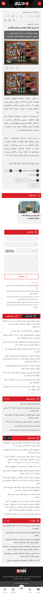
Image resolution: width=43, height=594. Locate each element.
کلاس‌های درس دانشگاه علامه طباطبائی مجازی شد (30, 217)
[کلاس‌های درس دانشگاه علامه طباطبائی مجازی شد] (29, 206)
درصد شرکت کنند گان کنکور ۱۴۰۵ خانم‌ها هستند (24, 430)
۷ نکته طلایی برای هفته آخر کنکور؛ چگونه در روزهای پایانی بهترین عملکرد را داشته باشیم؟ (21, 555)
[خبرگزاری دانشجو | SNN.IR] (21, 3)
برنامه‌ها (30, 592)
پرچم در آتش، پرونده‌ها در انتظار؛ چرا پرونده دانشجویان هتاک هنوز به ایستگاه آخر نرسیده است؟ (21, 444)
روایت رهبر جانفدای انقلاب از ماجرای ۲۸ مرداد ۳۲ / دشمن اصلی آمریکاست (21, 409)
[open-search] (3, 3)
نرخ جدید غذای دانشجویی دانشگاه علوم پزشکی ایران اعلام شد (22, 350)
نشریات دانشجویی (27, 12)
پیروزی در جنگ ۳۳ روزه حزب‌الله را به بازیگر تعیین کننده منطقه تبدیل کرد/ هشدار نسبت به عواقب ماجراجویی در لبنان (21, 480)
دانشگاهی (18, 180)
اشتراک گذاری (32, 175)
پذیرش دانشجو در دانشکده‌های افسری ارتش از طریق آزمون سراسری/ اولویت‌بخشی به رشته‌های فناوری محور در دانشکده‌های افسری (21, 359)
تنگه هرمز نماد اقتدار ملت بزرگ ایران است (26, 426)
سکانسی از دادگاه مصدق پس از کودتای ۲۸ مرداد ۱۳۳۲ (22, 422)
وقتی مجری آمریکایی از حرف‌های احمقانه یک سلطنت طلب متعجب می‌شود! (21, 416)
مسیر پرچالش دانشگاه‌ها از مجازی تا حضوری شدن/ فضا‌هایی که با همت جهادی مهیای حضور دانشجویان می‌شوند (21, 548)
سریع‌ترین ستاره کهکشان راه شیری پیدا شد (25, 331)
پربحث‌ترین (10, 316)
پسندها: (7, 171)
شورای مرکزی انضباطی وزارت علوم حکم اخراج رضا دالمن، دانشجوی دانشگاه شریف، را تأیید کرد (21, 489)
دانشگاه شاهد (34, 185)
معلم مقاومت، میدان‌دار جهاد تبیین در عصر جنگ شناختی (23, 496)
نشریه (26, 180)
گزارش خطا (15, 171)
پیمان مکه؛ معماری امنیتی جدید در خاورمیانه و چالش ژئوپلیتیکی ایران (22, 381)
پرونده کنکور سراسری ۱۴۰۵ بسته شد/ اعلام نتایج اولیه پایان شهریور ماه (21, 388)
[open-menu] (39, 3)
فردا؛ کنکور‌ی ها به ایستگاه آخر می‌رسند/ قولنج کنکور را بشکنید (22, 534)
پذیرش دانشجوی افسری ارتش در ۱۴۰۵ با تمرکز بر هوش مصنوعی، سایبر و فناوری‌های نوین (21, 336)
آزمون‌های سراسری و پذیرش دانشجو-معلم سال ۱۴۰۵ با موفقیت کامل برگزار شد (21, 374)
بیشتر (6, 399)
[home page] (22, 588)
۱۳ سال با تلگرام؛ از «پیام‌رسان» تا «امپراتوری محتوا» (22, 466)
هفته (9, 438)
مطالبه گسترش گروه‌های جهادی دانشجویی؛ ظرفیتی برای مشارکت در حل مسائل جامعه (21, 472)
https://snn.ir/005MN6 (29, 171)
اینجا (18, 163)
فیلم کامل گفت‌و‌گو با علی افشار (29, 404)
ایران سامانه (18, 583)
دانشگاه (36, 12)
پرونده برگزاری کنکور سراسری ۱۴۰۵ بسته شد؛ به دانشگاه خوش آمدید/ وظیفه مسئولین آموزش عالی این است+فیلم (21, 324)
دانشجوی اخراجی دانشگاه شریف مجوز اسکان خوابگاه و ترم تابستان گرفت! (21, 451)
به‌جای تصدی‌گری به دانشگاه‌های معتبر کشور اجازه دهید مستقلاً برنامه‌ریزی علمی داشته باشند (21, 343)
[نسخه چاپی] (5, 20)
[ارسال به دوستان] (14, 20)
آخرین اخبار (28, 316)
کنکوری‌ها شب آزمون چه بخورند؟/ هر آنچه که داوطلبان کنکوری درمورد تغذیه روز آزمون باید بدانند (22, 541)
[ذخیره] (9, 20)
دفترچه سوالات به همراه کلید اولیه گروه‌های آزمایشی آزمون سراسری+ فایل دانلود (22, 367)
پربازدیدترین (13, 592)
